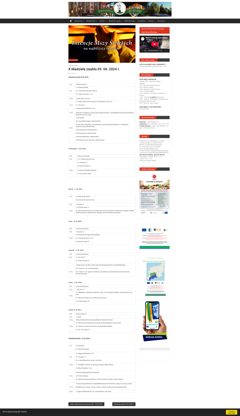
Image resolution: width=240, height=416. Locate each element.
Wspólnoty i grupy (114, 21)
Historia (150, 21)
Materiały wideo (129, 21)
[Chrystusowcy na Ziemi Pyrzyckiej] (70, 21)
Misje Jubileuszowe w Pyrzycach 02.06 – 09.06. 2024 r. (87, 404)
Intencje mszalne (73, 60)
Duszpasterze (90, 21)
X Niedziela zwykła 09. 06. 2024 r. (123, 404)
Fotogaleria (141, 21)
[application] (155, 44)
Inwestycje (161, 21)
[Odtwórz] (142, 51)
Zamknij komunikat (231, 412)
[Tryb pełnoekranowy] (167, 51)
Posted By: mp (73, 73)
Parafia (102, 21)
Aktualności (78, 21)
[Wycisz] (164, 51)
